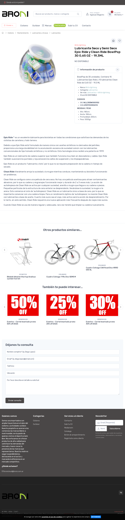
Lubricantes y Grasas (40, 33)
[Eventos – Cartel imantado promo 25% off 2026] (62, 305)
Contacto (86, 25)
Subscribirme (115, 428)
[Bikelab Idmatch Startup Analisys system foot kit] (23, 254)
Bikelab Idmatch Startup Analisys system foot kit (21, 278)
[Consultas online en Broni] (121, 492)
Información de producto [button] (92, 69)
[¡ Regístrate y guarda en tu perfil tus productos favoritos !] (119, 41)
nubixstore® (118, 511)
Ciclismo (24, 25)
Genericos (23, 319)
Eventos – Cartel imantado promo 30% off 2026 (100, 323)
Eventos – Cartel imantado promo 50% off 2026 (21, 323)
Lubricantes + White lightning (98, 93)
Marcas (48, 25)
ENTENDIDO (96, 517)
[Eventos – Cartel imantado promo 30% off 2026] (101, 305)
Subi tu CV (73, 25)
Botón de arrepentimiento (74, 435)
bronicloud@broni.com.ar (13, 471)
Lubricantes (56, 33)
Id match (23, 274)
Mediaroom (68, 428)
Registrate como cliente (74, 438)
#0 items (118, 14)
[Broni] (15, 14)
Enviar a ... (10, 25)
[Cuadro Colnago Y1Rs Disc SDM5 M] (62, 254)
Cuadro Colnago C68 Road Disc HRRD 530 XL (102, 269)
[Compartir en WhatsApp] (113, 41)
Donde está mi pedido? (15, 2)
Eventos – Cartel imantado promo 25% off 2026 (60, 323)
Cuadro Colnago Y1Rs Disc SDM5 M (61, 277)
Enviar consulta (14, 400)
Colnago (62, 274)
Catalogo (68, 431)
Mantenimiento (23, 33)
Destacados (59, 25)
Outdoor (36, 25)
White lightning (91, 87)
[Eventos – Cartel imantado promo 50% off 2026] (23, 305)
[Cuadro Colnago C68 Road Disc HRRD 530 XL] (101, 249)
